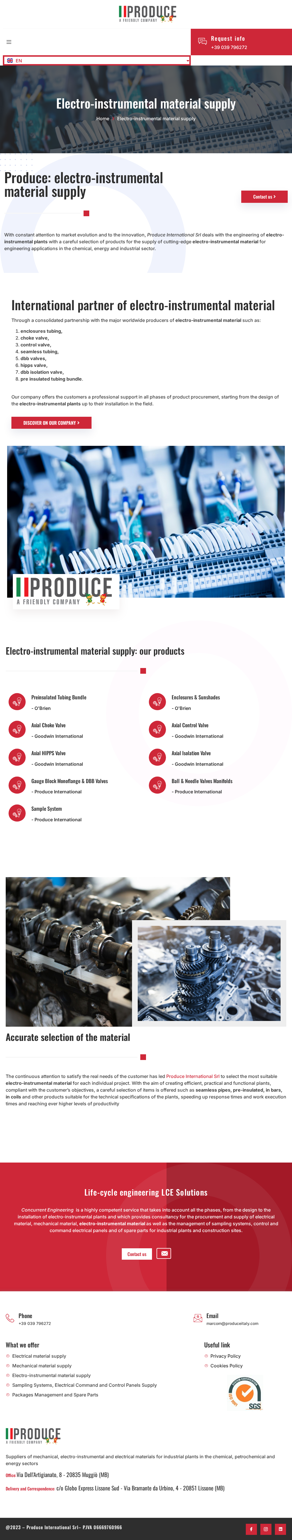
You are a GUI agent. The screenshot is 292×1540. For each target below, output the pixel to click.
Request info (228, 38)
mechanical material (55, 1223)
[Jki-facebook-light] (251, 1529)
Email (212, 1315)
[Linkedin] (280, 1529)
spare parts (136, 1230)
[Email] (198, 1318)
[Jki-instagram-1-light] (265, 1529)
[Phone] (10, 1318)
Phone (25, 1315)
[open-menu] (9, 42)
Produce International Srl (193, 1076)
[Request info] (202, 41)
